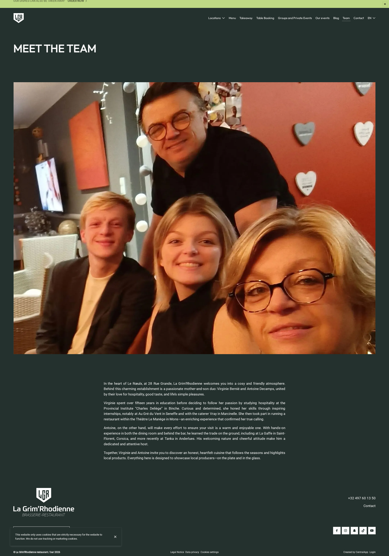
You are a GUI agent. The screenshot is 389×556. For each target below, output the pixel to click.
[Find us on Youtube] (372, 530)
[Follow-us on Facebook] (337, 530)
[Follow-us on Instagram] (345, 530)
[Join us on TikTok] (363, 530)
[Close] (115, 537)
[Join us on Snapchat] (354, 530)
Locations (214, 18)
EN (369, 18)
